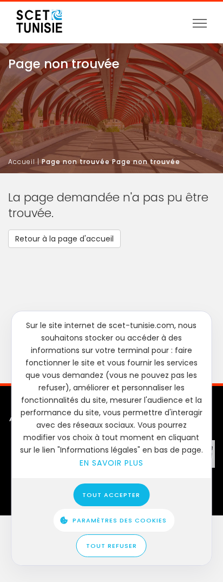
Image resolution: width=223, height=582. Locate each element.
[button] (64, 239)
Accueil (21, 161)
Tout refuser (111, 545)
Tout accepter (111, 495)
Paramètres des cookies (120, 520)
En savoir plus (111, 462)
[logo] (39, 17)
